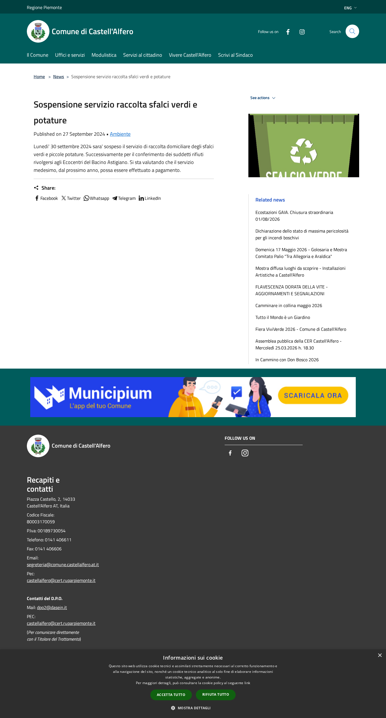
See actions (260, 98)
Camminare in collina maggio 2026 (288, 305)
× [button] (380, 655)
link (247, 682)
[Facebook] (285, 31)
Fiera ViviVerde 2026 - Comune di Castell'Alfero (300, 329)
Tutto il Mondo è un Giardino (282, 317)
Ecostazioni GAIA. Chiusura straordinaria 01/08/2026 (294, 215)
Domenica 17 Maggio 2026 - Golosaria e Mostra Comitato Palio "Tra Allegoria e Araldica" (301, 253)
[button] (193, 707)
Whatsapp (99, 198)
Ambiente (120, 134)
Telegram (127, 198)
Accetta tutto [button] (171, 694)
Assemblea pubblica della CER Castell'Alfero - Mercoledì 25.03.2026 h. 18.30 (298, 344)
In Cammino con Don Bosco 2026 (287, 359)
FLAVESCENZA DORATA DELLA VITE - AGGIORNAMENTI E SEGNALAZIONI (291, 290)
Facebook (49, 198)
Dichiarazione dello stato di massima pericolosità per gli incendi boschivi (301, 234)
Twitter (74, 198)
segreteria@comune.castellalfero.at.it (63, 564)
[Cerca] (352, 31)
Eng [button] (348, 8)
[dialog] (193, 683)
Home (39, 76)
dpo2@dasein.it (52, 607)
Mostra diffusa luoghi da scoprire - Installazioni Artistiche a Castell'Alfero (300, 271)
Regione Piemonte (44, 7)
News (58, 76)
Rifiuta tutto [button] (215, 694)
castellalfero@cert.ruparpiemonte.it (61, 580)
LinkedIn (153, 198)
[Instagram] (299, 31)
